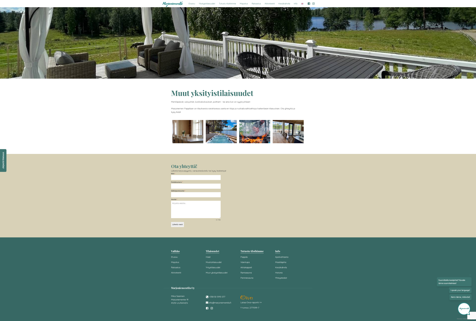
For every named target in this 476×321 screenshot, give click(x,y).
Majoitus (244, 3)
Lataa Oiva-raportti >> (251, 302)
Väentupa (245, 262)
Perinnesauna (246, 278)
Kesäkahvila (284, 3)
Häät (208, 257)
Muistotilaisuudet (214, 262)
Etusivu (192, 3)
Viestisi (174, 199)
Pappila (244, 257)
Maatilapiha (280, 262)
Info (296, 3)
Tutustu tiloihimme (227, 3)
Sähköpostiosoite (178, 191)
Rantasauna (246, 272)
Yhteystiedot (281, 278)
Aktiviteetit (270, 3)
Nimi (173, 174)
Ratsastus (256, 3)
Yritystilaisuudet (213, 267)
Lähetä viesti (177, 224)
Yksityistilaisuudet (207, 3)
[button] (3, 160)
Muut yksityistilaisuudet (217, 272)
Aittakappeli (246, 267)
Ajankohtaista (281, 257)
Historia (279, 272)
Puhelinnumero (177, 182)
